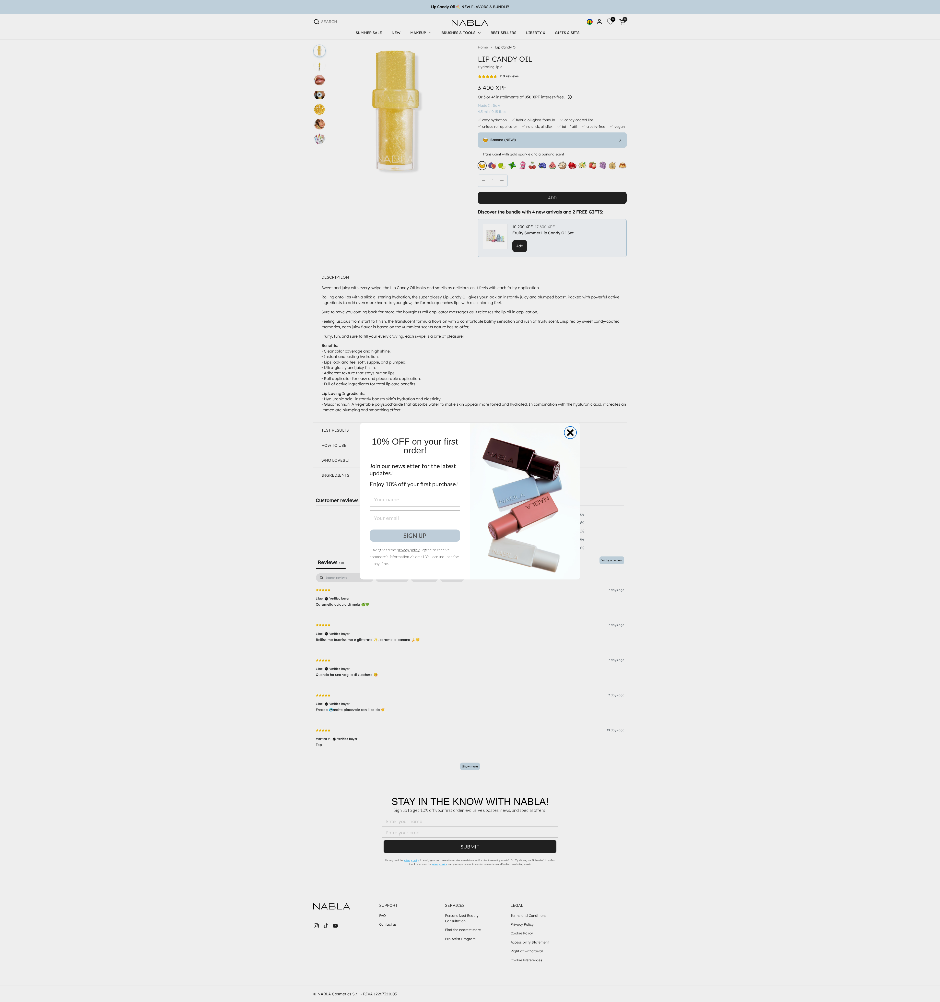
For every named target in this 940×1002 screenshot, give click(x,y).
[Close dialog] (570, 432)
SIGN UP (414, 535)
